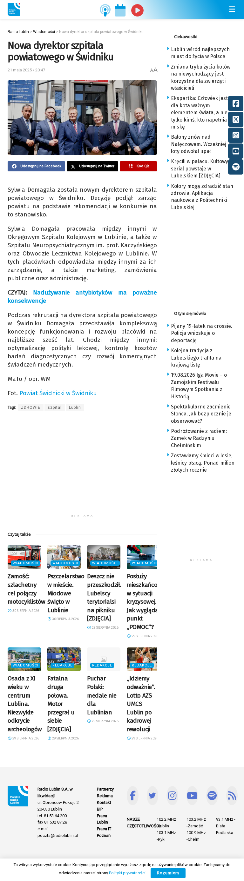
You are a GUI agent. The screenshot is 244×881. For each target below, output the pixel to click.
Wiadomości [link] (25, 563)
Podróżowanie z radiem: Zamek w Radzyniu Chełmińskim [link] (199, 438)
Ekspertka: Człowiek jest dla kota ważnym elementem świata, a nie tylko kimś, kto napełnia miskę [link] (199, 112)
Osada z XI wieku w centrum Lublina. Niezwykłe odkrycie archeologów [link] (25, 704)
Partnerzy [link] (105, 789)
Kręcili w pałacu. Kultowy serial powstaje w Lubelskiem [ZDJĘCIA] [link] (199, 168)
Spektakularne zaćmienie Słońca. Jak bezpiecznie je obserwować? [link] (201, 414)
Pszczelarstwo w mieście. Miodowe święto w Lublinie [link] (66, 593)
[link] (14, 9)
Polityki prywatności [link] (127, 873)
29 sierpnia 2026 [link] (105, 627)
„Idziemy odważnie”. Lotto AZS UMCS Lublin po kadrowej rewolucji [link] (141, 704)
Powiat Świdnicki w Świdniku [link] (58, 393)
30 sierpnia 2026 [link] (25, 611)
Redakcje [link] (62, 665)
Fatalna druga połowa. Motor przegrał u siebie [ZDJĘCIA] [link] (60, 704)
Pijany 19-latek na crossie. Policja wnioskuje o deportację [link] (201, 333)
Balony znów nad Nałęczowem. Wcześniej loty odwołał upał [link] (198, 144)
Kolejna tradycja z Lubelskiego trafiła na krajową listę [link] (196, 358)
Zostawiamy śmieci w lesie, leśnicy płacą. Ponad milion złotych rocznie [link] (202, 463)
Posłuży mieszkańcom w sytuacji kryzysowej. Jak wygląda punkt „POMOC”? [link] (144, 602)
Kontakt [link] (104, 802)
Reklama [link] (105, 795)
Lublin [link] (75, 407)
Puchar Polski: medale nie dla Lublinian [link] (101, 695)
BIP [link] (100, 809)
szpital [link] (55, 407)
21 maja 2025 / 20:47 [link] (26, 70)
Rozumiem (168, 873)
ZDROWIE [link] (30, 407)
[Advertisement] (82, 466)
